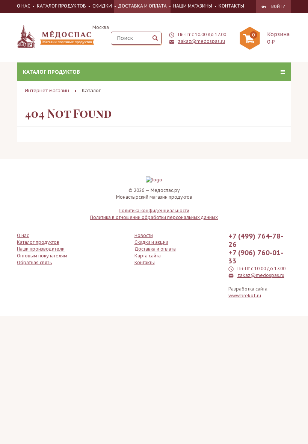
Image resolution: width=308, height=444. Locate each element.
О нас (23, 6)
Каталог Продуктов (61, 6)
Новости (143, 235)
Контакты (231, 6)
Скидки (102, 6)
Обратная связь (34, 262)
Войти (278, 6)
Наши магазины (192, 6)
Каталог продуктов (51, 71)
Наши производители (41, 249)
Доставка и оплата (142, 6)
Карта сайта (147, 255)
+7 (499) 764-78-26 (255, 240)
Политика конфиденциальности (154, 210)
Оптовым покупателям (42, 255)
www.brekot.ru (244, 295)
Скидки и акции (151, 242)
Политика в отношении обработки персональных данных (154, 217)
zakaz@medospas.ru (201, 41)
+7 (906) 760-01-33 (255, 257)
